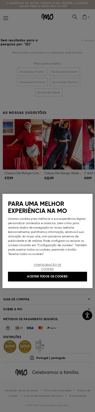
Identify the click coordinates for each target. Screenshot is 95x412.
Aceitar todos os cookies (47, 276)
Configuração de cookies (47, 267)
